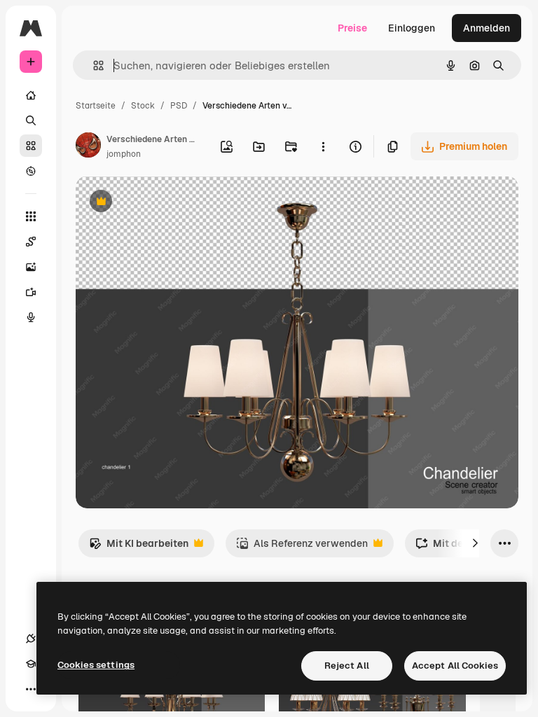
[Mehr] (31, 689)
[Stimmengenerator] (31, 317)
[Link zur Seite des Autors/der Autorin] (88, 147)
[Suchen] (31, 120)
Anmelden (486, 28)
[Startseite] (31, 95)
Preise (352, 28)
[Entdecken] (31, 171)
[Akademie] (31, 664)
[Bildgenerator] (31, 267)
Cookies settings (95, 665)
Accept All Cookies (455, 665)
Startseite (96, 105)
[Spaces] (31, 241)
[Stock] (31, 145)
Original (165, 202)
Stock (143, 105)
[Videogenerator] (31, 292)
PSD (178, 105)
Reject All (346, 665)
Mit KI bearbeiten (138, 547)
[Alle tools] (31, 216)
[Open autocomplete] (93, 65)
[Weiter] (475, 543)
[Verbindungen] (31, 638)
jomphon (123, 154)
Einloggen (411, 28)
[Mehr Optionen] (323, 146)
